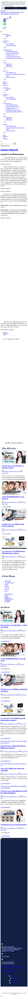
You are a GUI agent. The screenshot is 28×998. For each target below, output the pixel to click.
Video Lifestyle (9, 66)
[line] (4, 24)
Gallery (4, 42)
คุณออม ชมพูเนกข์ (5, 145)
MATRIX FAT (8, 598)
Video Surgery (9, 64)
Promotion (5, 83)
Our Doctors (6, 41)
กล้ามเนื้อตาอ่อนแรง (9, 582)
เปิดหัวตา (7, 586)
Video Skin (8, 65)
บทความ (5, 70)
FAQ (4, 84)
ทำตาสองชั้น (8, 581)
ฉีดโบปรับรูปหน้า (9, 594)
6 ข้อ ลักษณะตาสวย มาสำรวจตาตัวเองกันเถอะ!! (14, 824)
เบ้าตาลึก (7, 587)
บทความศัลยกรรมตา (11, 72)
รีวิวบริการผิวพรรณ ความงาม (13, 56)
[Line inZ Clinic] (14, 978)
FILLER (6, 595)
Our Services (6, 34)
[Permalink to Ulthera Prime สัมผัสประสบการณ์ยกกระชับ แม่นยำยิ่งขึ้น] (14, 765)
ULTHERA (7, 601)
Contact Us (5, 85)
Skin (7, 36)
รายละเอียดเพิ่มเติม (5, 641)
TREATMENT (8, 600)
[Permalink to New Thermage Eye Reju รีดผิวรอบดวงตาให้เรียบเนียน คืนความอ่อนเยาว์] (13, 715)
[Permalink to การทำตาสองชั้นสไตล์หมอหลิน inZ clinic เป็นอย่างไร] (13, 655)
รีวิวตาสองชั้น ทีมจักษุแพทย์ (12, 53)
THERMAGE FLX (9, 599)
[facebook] (4, 21)
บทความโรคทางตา (10, 77)
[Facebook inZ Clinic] (14, 976)
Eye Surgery (8, 35)
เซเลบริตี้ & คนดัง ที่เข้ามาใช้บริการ (14, 58)
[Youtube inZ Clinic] (14, 983)
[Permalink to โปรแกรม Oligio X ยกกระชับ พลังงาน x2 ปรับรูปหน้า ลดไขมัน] (13, 622)
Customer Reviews (7, 49)
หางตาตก (7, 589)
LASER (6, 596)
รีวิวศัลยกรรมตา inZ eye (11, 54)
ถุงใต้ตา (6, 584)
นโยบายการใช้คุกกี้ (15, 989)
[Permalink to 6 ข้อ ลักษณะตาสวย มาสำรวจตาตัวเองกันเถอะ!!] (13, 821)
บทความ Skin (5, 473)
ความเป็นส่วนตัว (6, 989)
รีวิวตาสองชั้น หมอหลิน (11, 51)
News (4, 81)
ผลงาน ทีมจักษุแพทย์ (11, 45)
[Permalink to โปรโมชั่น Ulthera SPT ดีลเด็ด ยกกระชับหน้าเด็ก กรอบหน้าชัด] (13, 686)
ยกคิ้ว (6, 591)
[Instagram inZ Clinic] (14, 980)
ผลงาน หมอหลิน (10, 43)
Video (4, 62)
